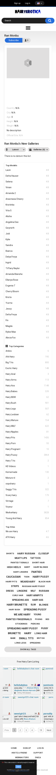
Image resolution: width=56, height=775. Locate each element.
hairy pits (11, 581)
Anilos (27, 351)
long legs (20, 643)
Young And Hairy (27, 518)
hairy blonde (40, 567)
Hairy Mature (27, 420)
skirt (27, 567)
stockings (21, 624)
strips (15, 586)
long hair (41, 633)
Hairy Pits (27, 437)
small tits (26, 638)
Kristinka (27, 204)
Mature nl (27, 478)
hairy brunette (17, 604)
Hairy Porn (27, 443)
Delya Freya (27, 256)
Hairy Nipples (27, 432)
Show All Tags (28, 649)
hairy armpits (34, 595)
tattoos (35, 558)
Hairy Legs (27, 408)
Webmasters (22, 757)
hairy (27, 633)
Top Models (11, 165)
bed (47, 619)
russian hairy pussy (33, 586)
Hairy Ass (27, 385)
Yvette (27, 303)
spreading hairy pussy (22, 628)
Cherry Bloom (27, 291)
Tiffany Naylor (27, 268)
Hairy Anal (27, 374)
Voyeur (27, 506)
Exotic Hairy (27, 368)
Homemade (27, 472)
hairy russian (26, 553)
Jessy (27, 308)
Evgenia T (27, 285)
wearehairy (27, 581)
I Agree (18, 766)
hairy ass (37, 600)
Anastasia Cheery (27, 199)
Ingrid (27, 262)
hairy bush (14, 610)
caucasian (13, 576)
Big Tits (27, 362)
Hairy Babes (27, 391)
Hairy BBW (27, 397)
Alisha (27, 216)
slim (33, 604)
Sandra (27, 245)
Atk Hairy (27, 356)
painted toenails (20, 563)
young (37, 614)
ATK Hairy (27, 537)
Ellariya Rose (27, 280)
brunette (14, 633)
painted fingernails (19, 619)
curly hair (17, 595)
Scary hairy (27, 495)
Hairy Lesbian (27, 414)
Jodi (27, 233)
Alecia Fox (27, 337)
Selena (27, 181)
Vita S (27, 210)
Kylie (27, 239)
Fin (27, 320)
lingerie (22, 590)
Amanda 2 (27, 193)
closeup (43, 553)
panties (36, 571)
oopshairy (27, 483)
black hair (44, 581)
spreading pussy (34, 609)
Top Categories (16, 346)
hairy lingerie (20, 572)
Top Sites (10, 527)
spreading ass (20, 600)
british (41, 638)
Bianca (27, 251)
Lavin (27, 170)
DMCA (38, 757)
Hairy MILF (27, 426)
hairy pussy (41, 576)
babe (13, 638)
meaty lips (21, 558)
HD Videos (27, 466)
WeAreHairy (27, 512)
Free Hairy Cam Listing (28, 661)
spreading (35, 643)
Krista (27, 297)
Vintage (27, 501)
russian (44, 590)
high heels (14, 567)
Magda (27, 326)
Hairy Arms (27, 380)
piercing (35, 624)
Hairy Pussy (27, 455)
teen (26, 577)
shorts (10, 553)
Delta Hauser (27, 176)
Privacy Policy (21, 770)
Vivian (27, 187)
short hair (38, 562)
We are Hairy (27, 531)
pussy (44, 628)
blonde (43, 604)
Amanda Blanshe (27, 274)
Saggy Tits (27, 489)
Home (14, 748)
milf (33, 591)
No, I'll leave (26, 770)
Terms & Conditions (11, 770)
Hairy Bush (27, 403)
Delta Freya (27, 314)
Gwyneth (27, 228)
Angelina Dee (27, 222)
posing (38, 619)
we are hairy (22, 614)
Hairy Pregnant (27, 449)
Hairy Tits (27, 460)
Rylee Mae (27, 332)
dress (10, 590)
